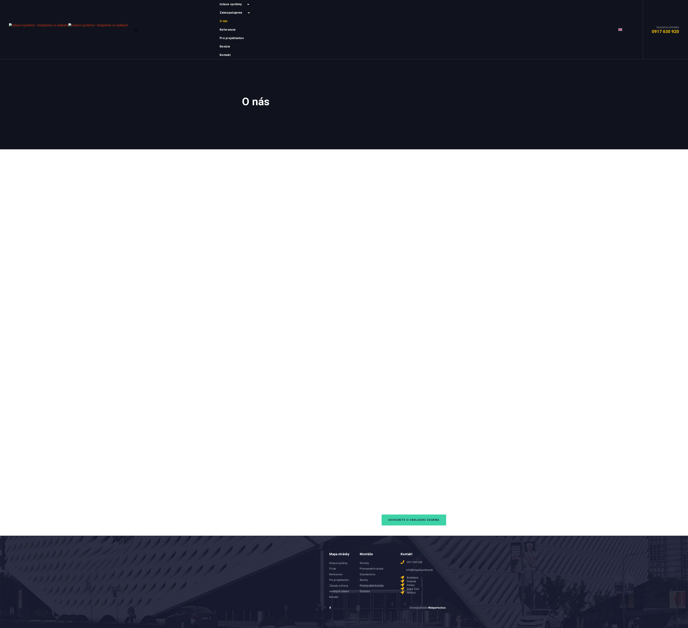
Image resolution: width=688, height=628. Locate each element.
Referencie (336, 574)
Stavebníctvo (367, 574)
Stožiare (365, 591)
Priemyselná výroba (371, 568)
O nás (332, 568)
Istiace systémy (338, 563)
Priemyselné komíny (372, 585)
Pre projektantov (339, 580)
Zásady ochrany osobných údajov (339, 588)
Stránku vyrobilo (427, 607)
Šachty (364, 580)
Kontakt (333, 597)
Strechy (364, 563)
